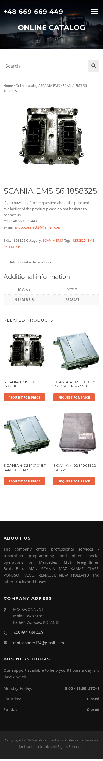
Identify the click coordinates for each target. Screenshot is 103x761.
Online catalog (27, 85)
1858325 (79, 240)
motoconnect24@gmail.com (38, 227)
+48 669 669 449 (33, 11)
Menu (94, 11)
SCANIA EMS (50, 85)
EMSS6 (14, 246)
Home (8, 85)
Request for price (24, 397)
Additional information (30, 262)
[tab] (30, 262)
